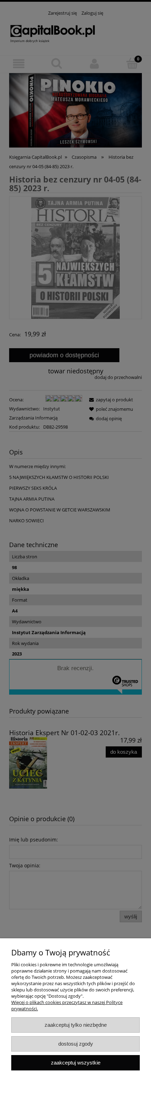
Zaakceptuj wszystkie (75, 1063)
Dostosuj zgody (75, 1044)
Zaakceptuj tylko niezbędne (76, 1025)
